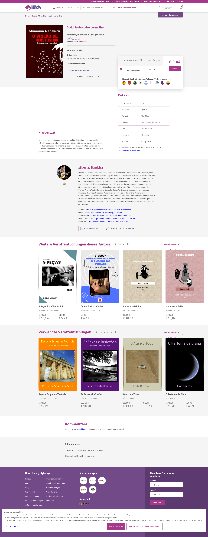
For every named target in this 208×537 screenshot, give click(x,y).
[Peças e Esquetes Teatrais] (58, 364)
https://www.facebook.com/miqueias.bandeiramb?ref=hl (109, 215)
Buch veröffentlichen (152, 1)
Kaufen (175, 68)
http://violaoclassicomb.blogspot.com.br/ (107, 212)
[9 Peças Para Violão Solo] (58, 276)
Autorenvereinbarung (33, 505)
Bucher (35, 16)
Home (27, 16)
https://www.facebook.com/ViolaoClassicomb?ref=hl (114, 218)
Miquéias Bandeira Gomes (49, 310)
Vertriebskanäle (52, 492)
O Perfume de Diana (176, 394)
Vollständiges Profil (92, 228)
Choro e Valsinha (132, 306)
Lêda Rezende (128, 398)
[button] (115, 244)
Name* (153, 481)
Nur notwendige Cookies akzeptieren (144, 526)
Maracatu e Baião (174, 306)
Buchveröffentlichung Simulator (54, 498)
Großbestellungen (53, 487)
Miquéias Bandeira (78, 41)
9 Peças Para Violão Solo (51, 306)
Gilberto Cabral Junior (89, 398)
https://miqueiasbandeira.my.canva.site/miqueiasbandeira (108, 210)
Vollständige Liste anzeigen (171, 245)
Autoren (28, 483)
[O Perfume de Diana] (185, 364)
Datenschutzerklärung (54, 479)
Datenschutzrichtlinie (12, 526)
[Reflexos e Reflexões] (100, 364)
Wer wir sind (30, 492)
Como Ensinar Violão (92, 306)
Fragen (180, 1)
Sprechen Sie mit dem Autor (122, 228)
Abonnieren (157, 502)
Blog (27, 487)
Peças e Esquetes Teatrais (52, 394)
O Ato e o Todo (131, 394)
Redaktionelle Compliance (56, 483)
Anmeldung (81, 429)
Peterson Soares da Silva (48, 398)
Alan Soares (170, 398)
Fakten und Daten (32, 496)
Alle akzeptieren (116, 526)
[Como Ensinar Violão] (100, 276)
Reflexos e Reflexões (92, 394)
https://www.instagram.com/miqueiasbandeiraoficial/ (107, 221)
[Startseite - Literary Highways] (33, 8)
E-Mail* (153, 490)
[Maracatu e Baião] (185, 276)
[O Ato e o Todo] (142, 364)
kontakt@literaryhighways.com (129, 150)
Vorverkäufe (169, 1)
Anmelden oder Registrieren (167, 8)
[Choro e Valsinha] (142, 276)
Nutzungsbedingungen (34, 500)
